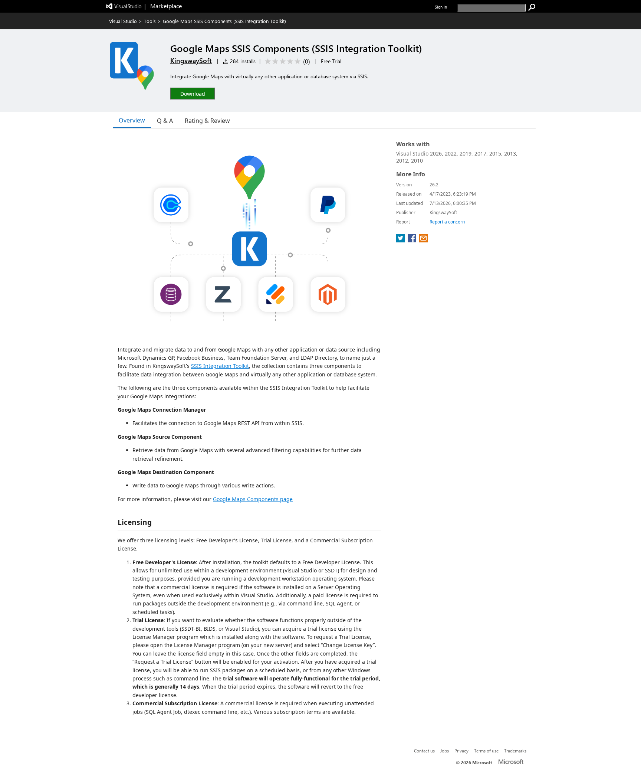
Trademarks (515, 751)
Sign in (441, 7)
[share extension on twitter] (401, 240)
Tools (150, 21)
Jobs (444, 751)
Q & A (165, 121)
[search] (532, 7)
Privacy (461, 751)
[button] (192, 93)
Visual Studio (123, 21)
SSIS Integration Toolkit (220, 365)
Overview (132, 120)
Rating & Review (207, 121)
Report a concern (447, 222)
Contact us (424, 751)
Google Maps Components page (253, 499)
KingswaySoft (191, 60)
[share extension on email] (423, 240)
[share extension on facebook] (412, 240)
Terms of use (486, 751)
